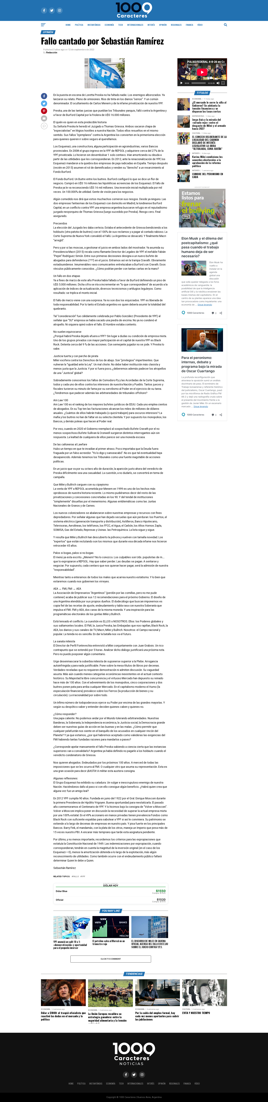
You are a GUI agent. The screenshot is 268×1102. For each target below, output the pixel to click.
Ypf (83, 877)
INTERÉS (151, 24)
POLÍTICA (79, 24)
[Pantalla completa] (223, 83)
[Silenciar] (218, 83)
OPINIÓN (163, 24)
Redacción (51, 52)
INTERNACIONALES (135, 24)
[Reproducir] (181, 83)
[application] (202, 72)
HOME (68, 24)
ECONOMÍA (109, 24)
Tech (120, 24)
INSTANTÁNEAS (93, 24)
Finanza (189, 24)
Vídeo (200, 24)
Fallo (76, 877)
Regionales (176, 24)
